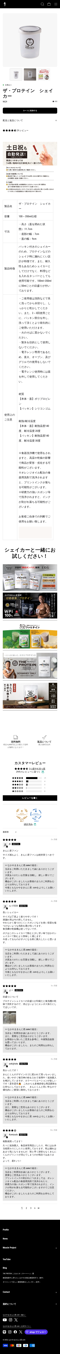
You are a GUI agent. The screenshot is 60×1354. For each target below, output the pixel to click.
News (5, 1238)
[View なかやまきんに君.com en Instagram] (4, 1331)
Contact (6, 1292)
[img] (54, 101)
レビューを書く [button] (30, 798)
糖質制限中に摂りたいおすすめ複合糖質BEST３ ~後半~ (23, 1278)
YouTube (7, 1259)
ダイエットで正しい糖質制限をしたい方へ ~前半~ (21, 1282)
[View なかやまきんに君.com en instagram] (10, 1319)
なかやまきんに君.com (17, 1340)
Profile (6, 1229)
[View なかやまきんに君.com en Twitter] (16, 1320)
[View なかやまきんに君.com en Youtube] (5, 1319)
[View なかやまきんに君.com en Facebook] (15, 1331)
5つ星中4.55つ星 (37, 768)
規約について (9, 1304)
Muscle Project (9, 1247)
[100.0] (35, 814)
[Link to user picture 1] (9, 1017)
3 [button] (30, 1208)
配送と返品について (13, 120)
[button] (42, 4)
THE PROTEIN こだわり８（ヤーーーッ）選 (18, 1274)
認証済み (28, 824)
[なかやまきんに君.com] (5, 4)
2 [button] (26, 1208)
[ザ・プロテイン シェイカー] (16, 74)
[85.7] (21, 814)
